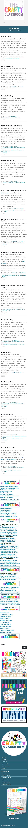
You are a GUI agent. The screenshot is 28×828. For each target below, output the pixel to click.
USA (16, 470)
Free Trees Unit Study (7, 382)
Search (3, 644)
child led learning (5, 242)
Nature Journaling (13, 403)
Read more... (3, 119)
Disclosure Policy (5, 763)
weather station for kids (5, 151)
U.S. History (8, 468)
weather (2, 148)
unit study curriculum (21, 242)
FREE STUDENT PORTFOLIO (14, 818)
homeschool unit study (5, 275)
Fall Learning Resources (6, 341)
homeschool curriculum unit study (8, 309)
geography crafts (5, 87)
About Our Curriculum (6, 782)
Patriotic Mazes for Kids (8, 448)
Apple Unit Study (6, 36)
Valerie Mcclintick (14, 56)
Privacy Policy (4, 759)
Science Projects (17, 147)
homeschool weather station (18, 150)
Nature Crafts (6, 403)
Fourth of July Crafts (6, 467)
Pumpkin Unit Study (7, 320)
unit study (16, 344)
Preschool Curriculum (5, 704)
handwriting (10, 470)
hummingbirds (11, 182)
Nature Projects (19, 403)
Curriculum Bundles (5, 773)
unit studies (17, 438)
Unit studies (5, 193)
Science (5, 147)
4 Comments (4, 277)
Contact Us (4, 768)
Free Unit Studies (6, 352)
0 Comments (16, 58)
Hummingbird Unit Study (8, 160)
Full (3, 147)
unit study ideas (23, 210)
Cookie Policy (4, 761)
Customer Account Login (6, 784)
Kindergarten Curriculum (6, 777)
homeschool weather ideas (7, 150)
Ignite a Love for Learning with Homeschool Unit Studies (13, 220)
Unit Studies (21, 56)
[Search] (24, 22)
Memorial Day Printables (17, 467)
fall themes (4, 58)
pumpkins (12, 344)
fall (3, 438)
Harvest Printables (16, 341)
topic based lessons (13, 242)
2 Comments (4, 152)
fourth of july (4, 470)
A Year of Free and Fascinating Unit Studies (13, 190)
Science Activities (10, 147)
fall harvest (4, 344)
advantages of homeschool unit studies (9, 273)
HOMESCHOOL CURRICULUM (9, 500)
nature (13, 438)
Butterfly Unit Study (7, 96)
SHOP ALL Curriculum (6, 779)
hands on (5, 438)
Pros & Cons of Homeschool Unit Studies (12, 252)
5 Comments (4, 440)
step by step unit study (5, 310)
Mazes (11, 467)
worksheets (19, 470)
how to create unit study (14, 275)
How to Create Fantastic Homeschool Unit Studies (13, 286)
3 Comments (4, 211)
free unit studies (21, 273)
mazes (13, 470)
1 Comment (4, 471)
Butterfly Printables (6, 117)
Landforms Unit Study (7, 66)
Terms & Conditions (6, 766)
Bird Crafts (4, 182)
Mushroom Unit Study (7, 414)
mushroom (10, 438)
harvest (8, 344)
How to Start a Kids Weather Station (11, 126)
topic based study (16, 210)
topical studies (10, 58)
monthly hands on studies (7, 210)
